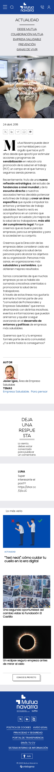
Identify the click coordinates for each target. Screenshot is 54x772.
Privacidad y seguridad (28, 732)
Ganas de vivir (27, 49)
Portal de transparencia (28, 737)
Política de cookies (19, 727)
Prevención (27, 44)
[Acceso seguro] (49, 7)
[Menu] (5, 7)
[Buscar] (12, 7)
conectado (25, 449)
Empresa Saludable (16, 391)
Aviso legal (40, 727)
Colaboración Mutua (27, 34)
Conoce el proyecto (26, 677)
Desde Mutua (27, 29)
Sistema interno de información (28, 747)
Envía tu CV (28, 742)
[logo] (27, 7)
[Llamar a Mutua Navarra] (42, 7)
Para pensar (39, 391)
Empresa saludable (27, 39)
